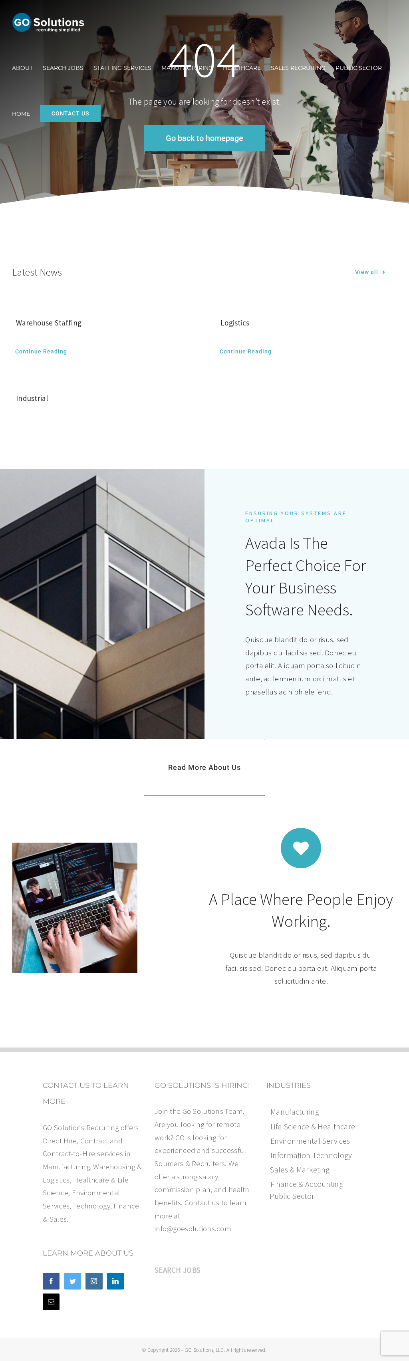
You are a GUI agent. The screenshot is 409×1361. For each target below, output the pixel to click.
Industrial (32, 398)
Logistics (235, 322)
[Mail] (51, 1302)
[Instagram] (93, 1281)
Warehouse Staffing (48, 322)
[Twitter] (72, 1281)
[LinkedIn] (115, 1281)
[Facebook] (51, 1281)
